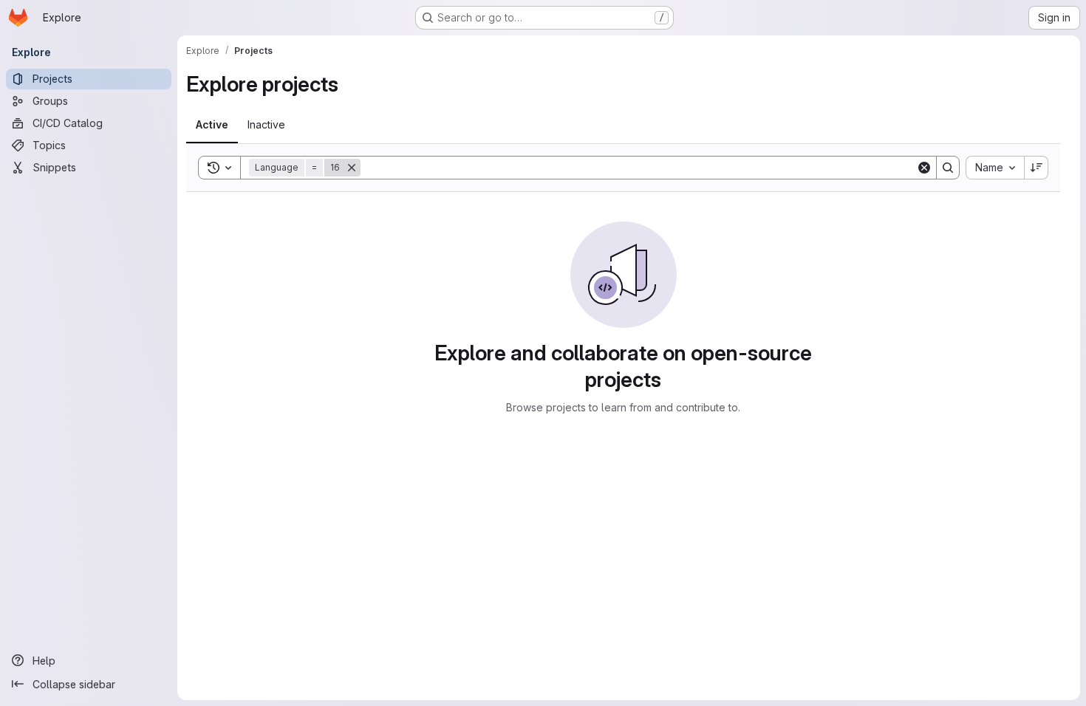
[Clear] (924, 167)
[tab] (212, 124)
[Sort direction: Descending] (1036, 167)
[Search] (948, 167)
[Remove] (352, 167)
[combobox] (995, 167)
